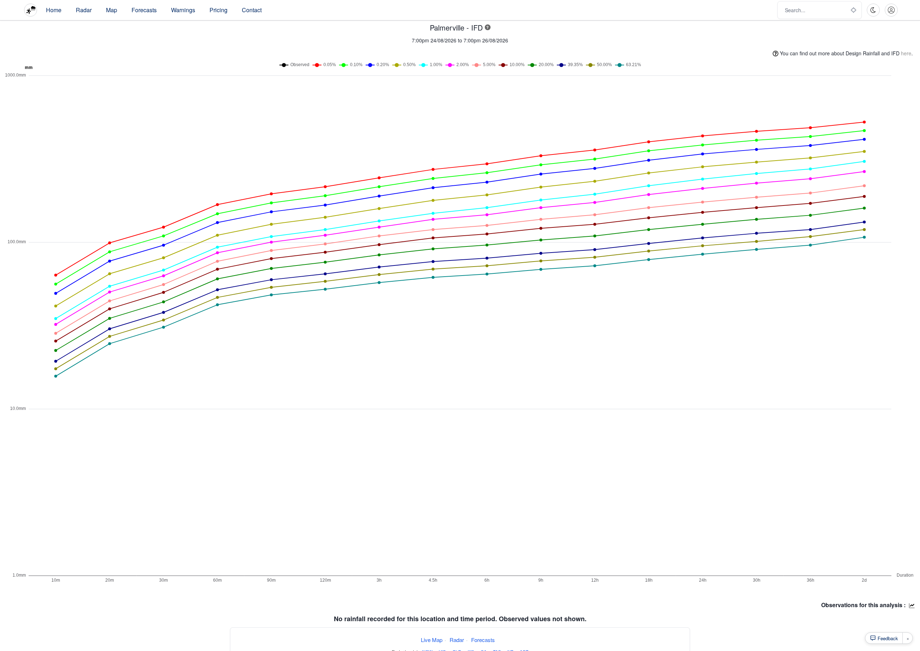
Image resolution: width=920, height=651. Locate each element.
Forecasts (144, 10)
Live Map (431, 639)
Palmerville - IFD (456, 27)
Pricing (218, 10)
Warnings (183, 10)
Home (53, 10)
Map (111, 10)
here (906, 53)
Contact (252, 10)
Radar (84, 10)
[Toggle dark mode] (873, 10)
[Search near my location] (853, 10)
